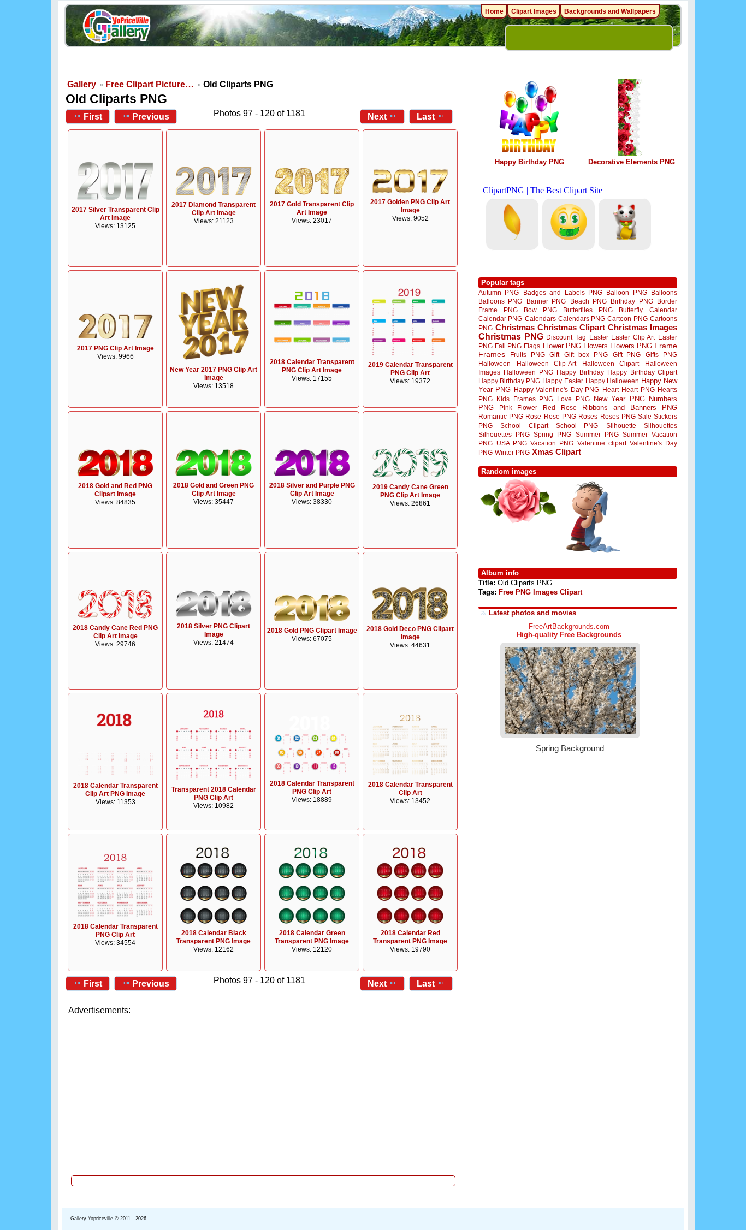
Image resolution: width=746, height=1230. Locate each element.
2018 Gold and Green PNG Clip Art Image (213, 489)
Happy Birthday (579, 372)
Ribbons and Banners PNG (629, 407)
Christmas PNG (510, 336)
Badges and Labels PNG (562, 292)
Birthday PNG (632, 301)
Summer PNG (597, 434)
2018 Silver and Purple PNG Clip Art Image (312, 489)
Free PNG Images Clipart (540, 592)
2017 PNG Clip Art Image (115, 348)
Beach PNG (588, 301)
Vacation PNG (551, 443)
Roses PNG (618, 416)
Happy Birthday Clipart (642, 372)
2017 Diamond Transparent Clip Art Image (213, 209)
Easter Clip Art (633, 337)
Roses (587, 416)
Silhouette (621, 425)
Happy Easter (562, 380)
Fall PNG (508, 345)
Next (377, 116)
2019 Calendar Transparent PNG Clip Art (410, 369)
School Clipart (524, 425)
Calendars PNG (581, 318)
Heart (610, 389)
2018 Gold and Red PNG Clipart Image (115, 490)
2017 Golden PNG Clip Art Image (410, 206)
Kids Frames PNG (524, 398)
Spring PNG (552, 434)
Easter (598, 337)
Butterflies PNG (588, 309)
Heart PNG (637, 389)
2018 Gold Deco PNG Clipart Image (410, 633)
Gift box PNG (586, 354)
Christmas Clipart (571, 327)
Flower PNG (562, 346)
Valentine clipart (601, 443)
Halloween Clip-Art (547, 363)
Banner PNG (546, 301)
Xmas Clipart (556, 451)
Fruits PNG (527, 354)
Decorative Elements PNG (631, 162)
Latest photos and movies (532, 613)
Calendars (540, 318)
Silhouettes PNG (504, 434)
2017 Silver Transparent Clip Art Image (115, 214)
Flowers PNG (631, 346)
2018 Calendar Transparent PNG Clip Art (312, 787)
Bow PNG (540, 309)
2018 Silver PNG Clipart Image (213, 630)
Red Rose (559, 407)
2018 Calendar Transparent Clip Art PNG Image (115, 790)
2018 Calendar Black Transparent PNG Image (213, 937)
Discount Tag (566, 337)
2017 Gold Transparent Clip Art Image (312, 208)
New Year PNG (619, 399)
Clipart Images (533, 11)
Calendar (663, 309)
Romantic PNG (500, 416)
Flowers (595, 346)
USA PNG (511, 443)
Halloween (494, 363)
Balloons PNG (500, 301)
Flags (532, 345)
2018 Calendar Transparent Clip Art (410, 789)
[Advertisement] (263, 1091)
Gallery (81, 84)
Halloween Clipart (611, 363)
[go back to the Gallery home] (116, 27)
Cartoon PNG (627, 318)
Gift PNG (627, 354)
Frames (491, 354)
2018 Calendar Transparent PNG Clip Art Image (312, 366)
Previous (150, 116)
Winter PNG (512, 452)
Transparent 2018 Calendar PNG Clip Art (213, 793)
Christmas (515, 327)
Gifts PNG (661, 354)
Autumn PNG (498, 292)
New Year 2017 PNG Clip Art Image (213, 374)
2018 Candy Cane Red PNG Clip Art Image (115, 632)
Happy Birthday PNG (529, 162)
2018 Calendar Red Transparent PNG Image (410, 937)
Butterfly (631, 309)
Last (426, 116)
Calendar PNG (500, 318)
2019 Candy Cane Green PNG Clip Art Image (410, 491)
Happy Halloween (612, 380)
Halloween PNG (528, 372)
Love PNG (573, 399)
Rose (533, 416)
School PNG (577, 425)
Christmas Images (642, 327)
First (93, 116)
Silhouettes (660, 425)
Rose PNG (560, 416)
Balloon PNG (626, 292)
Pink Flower (518, 407)
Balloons (664, 292)
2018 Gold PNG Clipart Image (312, 630)
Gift (554, 354)
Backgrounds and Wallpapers (610, 11)
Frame (665, 346)
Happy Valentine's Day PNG (556, 390)
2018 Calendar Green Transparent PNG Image (312, 937)
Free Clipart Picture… (149, 84)
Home (494, 11)
